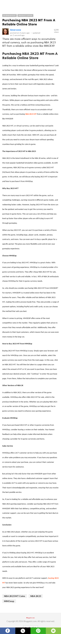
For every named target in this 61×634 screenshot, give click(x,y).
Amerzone (15, 29)
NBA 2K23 (35, 596)
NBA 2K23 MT (30, 114)
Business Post (9, 15)
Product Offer (25, 15)
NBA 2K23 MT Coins (14, 596)
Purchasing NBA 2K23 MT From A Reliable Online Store (28, 22)
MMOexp (9, 601)
